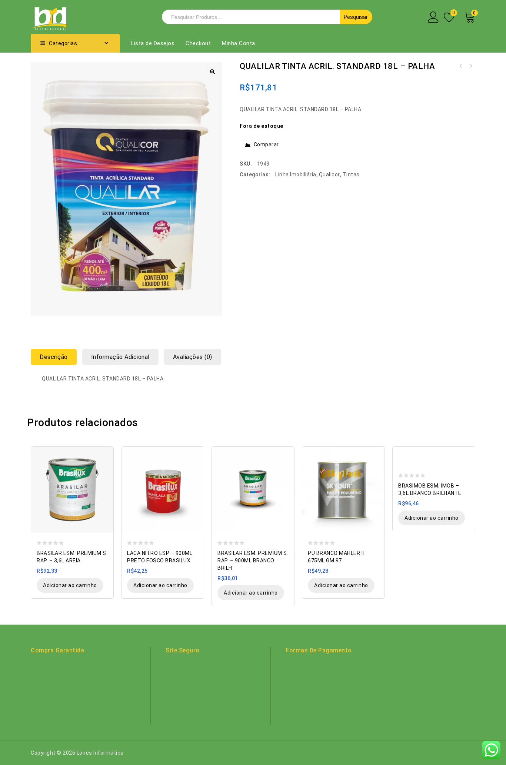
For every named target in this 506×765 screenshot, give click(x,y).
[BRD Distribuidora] (48, 16)
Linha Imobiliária (295, 174)
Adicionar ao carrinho (70, 585)
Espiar (104, 452)
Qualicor (329, 174)
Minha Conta (238, 43)
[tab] (56, 357)
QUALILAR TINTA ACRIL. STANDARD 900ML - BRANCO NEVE (470, 66)
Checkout (198, 43)
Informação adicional (120, 356)
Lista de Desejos (152, 43)
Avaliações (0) (192, 356)
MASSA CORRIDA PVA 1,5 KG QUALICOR (461, 66)
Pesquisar (356, 17)
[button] (212, 71)
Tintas (351, 174)
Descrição (54, 356)
